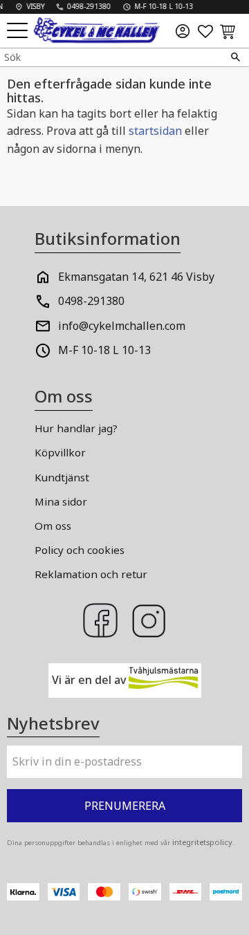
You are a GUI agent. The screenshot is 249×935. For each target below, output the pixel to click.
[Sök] (235, 57)
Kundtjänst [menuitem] (62, 477)
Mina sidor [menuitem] (61, 501)
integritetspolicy (202, 842)
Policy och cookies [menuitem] (79, 550)
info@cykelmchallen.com (121, 325)
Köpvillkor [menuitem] (60, 452)
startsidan (155, 130)
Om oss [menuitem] (53, 526)
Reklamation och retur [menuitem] (91, 574)
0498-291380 (91, 300)
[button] (19, 31)
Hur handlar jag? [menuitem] (76, 428)
